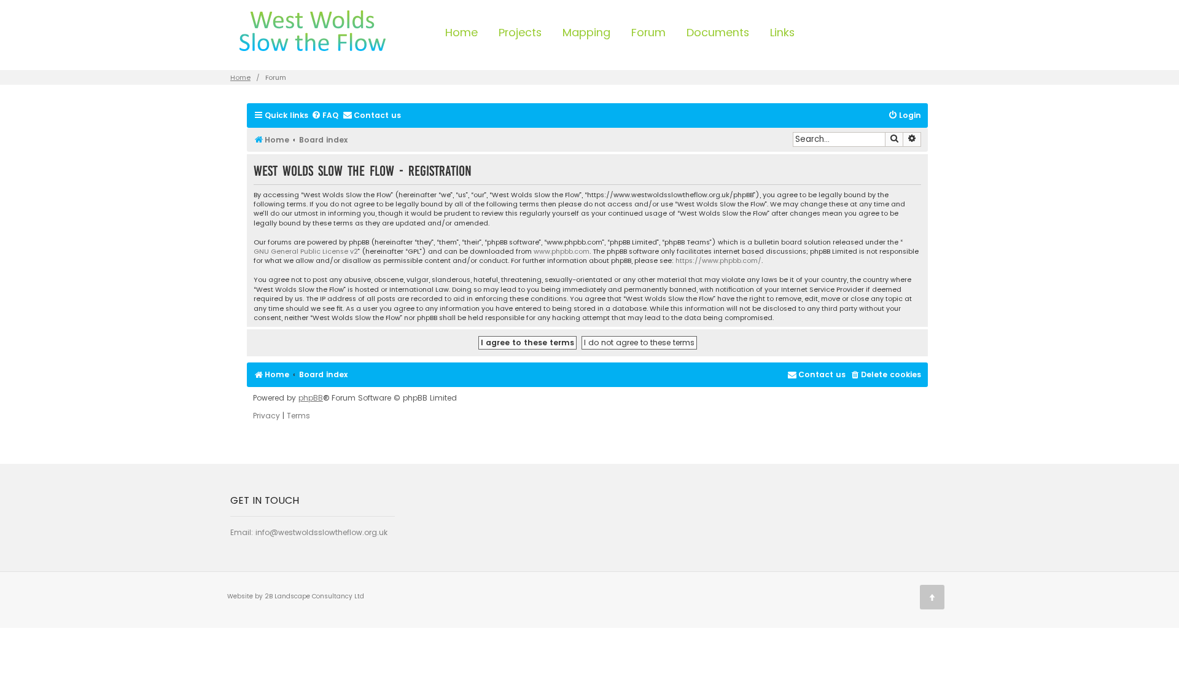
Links (782, 32)
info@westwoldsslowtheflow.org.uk (321, 532)
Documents (718, 32)
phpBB (310, 398)
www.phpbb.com (562, 251)
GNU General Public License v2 (306, 251)
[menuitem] (324, 116)
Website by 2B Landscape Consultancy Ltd (295, 596)
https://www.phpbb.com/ (718, 260)
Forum (648, 32)
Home (461, 32)
